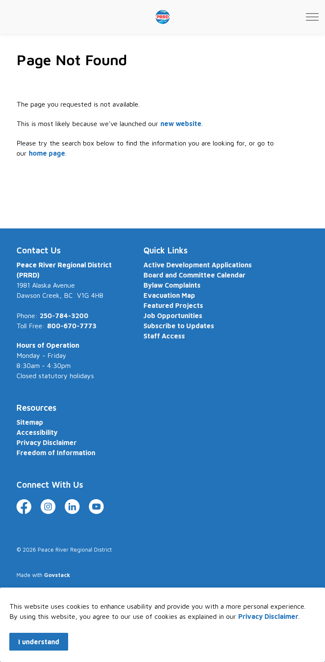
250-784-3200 (64, 315)
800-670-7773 (71, 326)
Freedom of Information (56, 452)
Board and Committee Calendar (194, 275)
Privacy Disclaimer (268, 616)
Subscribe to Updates (178, 326)
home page (47, 153)
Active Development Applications (197, 265)
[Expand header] (312, 17)
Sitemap (30, 422)
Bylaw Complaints (172, 285)
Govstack (57, 574)
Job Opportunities (172, 315)
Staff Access (164, 336)
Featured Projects (173, 305)
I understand (38, 642)
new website (180, 123)
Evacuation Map (169, 295)
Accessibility (37, 432)
